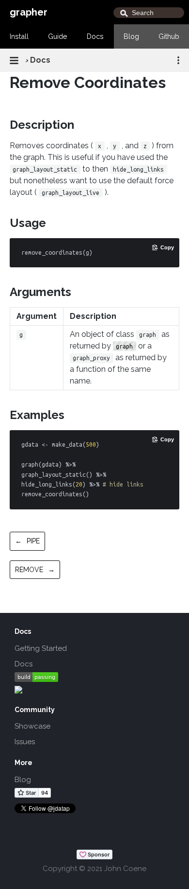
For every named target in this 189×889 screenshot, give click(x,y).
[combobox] (148, 12)
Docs (95, 36)
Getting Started (41, 648)
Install (19, 36)
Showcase (32, 726)
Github (168, 36)
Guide (57, 36)
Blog (131, 36)
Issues (25, 741)
